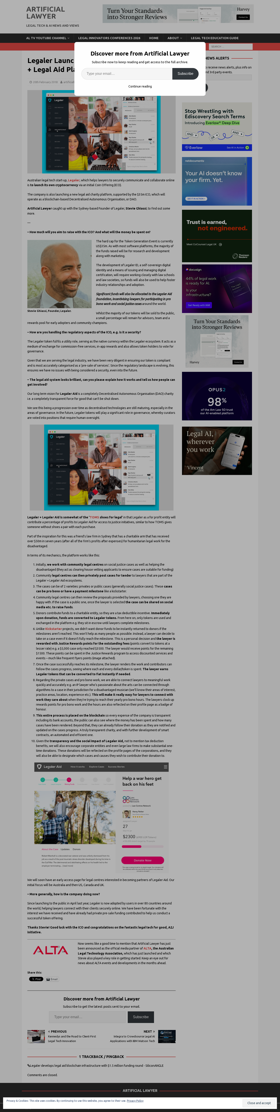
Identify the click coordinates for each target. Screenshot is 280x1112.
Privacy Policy (135, 1100)
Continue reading (140, 86)
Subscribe (185, 73)
